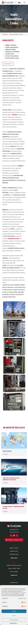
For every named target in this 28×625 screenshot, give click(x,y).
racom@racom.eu (14, 529)
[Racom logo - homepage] (8, 2)
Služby (14, 580)
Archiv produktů (14, 571)
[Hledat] (16, 2)
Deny (14, 615)
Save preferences (14, 620)
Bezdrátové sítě (14, 582)
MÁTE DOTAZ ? (8, 64)
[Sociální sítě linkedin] (11, 535)
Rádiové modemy (14, 548)
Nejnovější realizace (14, 427)
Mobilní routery (14, 551)
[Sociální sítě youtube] (14, 535)
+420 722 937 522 (14, 532)
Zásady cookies (13, 623)
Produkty (14, 545)
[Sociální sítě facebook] (17, 535)
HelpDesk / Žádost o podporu (14, 565)
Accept (14, 611)
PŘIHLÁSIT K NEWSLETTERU (15, 539)
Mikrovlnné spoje (14, 554)
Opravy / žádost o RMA (14, 568)
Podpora (14, 562)
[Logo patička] (14, 526)
